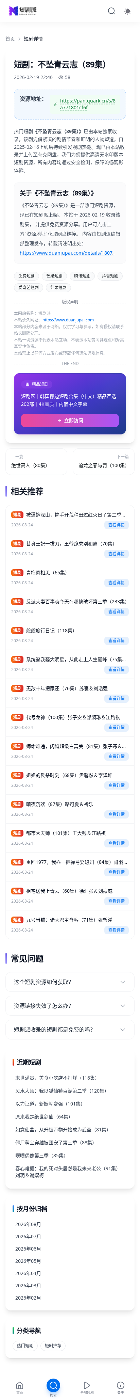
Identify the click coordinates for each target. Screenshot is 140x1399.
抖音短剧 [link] (110, 276)
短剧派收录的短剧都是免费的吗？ (54, 1029)
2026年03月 (28, 1285)
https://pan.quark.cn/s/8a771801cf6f (88, 104)
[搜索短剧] (111, 11)
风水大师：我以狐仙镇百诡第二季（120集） (62, 1090)
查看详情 (116, 525)
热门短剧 (25, 1346)
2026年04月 (28, 1273)
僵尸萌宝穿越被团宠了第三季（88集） (56, 1142)
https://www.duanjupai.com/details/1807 (66, 253)
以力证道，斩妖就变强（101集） (50, 1103)
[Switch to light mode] (128, 11)
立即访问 (73, 420)
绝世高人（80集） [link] (30, 465)
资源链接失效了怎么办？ (44, 1005)
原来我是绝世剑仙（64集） (44, 1116)
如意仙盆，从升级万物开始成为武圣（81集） (63, 1129)
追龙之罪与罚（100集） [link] (103, 465)
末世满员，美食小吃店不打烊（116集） (57, 1078)
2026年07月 (28, 1236)
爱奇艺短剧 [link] (28, 287)
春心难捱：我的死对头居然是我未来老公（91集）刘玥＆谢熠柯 (68, 1171)
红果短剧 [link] (58, 287)
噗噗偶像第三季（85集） (41, 1155)
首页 (10, 38)
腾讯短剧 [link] (82, 276)
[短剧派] (23, 10)
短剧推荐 (53, 1346)
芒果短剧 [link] (54, 276)
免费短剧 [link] (26, 276)
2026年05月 (28, 1261)
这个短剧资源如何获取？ (44, 982)
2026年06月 (28, 1248)
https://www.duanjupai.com (68, 320)
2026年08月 (28, 1224)
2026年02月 (28, 1297)
